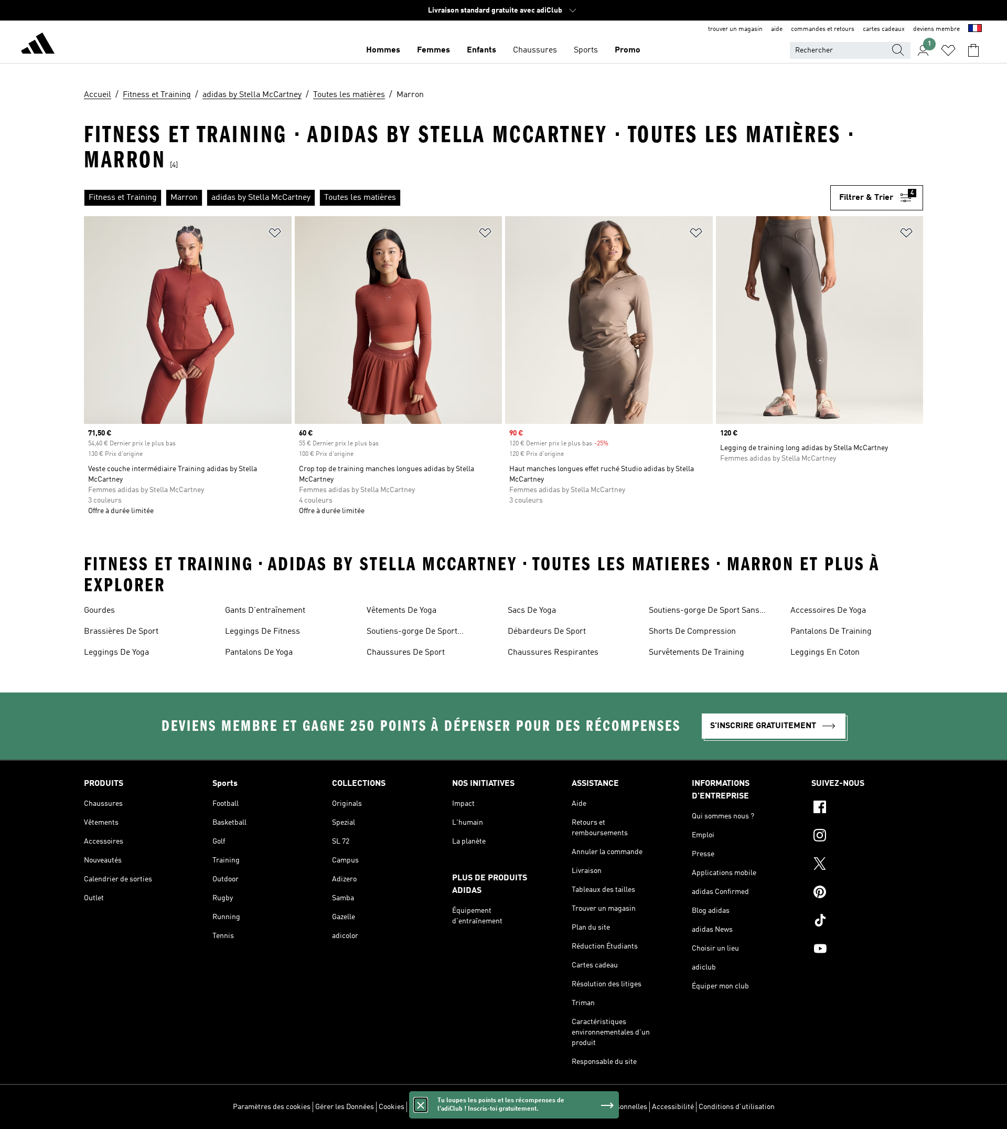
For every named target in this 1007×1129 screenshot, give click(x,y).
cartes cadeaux (884, 29)
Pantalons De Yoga (259, 652)
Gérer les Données (344, 1107)
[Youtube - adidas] (867, 950)
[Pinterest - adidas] (867, 893)
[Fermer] (420, 1105)
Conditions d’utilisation (737, 1107)
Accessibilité (673, 1107)
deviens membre (936, 29)
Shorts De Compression (692, 631)
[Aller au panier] (973, 50)
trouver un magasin (735, 29)
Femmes (433, 50)
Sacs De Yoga (532, 610)
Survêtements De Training (696, 652)
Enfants (481, 50)
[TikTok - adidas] (867, 922)
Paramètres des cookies (271, 1107)
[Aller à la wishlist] (948, 50)
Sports (586, 50)
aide (777, 29)
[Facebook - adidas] (867, 808)
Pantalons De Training (831, 631)
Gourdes (99, 610)
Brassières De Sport (121, 631)
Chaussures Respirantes (553, 652)
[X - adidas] (867, 865)
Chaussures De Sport (406, 652)
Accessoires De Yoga (828, 610)
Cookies (391, 1107)
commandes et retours (822, 29)
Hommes (383, 50)
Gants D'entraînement (265, 610)
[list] (457, 197)
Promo (627, 50)
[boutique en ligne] (38, 45)
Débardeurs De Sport (547, 631)
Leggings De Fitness (262, 631)
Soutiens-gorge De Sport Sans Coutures (704, 611)
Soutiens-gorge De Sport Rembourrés (412, 632)
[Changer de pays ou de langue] (975, 29)
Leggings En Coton (825, 652)
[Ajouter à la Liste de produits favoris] (274, 235)
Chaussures (535, 50)
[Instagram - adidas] (867, 837)
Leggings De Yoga (116, 652)
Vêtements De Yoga (401, 610)
